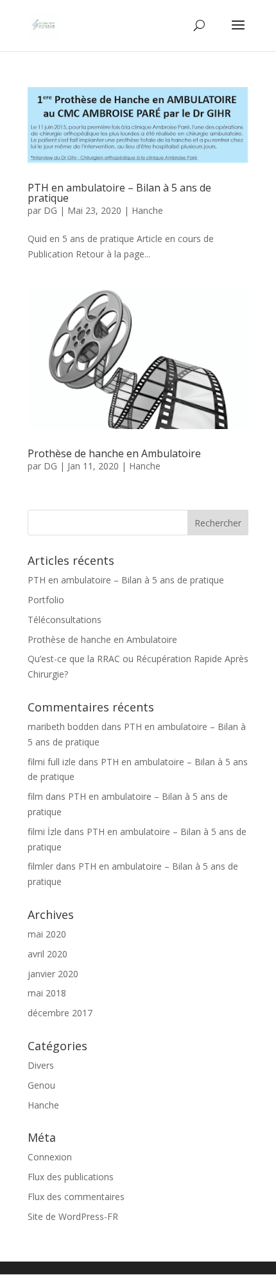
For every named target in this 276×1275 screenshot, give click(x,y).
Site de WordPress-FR (73, 1216)
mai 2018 (47, 993)
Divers (41, 1065)
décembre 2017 (60, 1013)
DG (50, 210)
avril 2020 (47, 954)
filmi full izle (52, 762)
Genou (41, 1085)
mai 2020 (47, 934)
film (35, 796)
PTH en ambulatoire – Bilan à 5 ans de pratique (119, 193)
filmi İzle (45, 831)
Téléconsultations (64, 619)
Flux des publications (71, 1177)
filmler (40, 866)
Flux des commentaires (76, 1196)
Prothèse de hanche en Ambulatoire (114, 453)
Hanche (147, 210)
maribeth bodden (63, 726)
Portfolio (46, 600)
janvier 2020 (53, 974)
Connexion (50, 1157)
